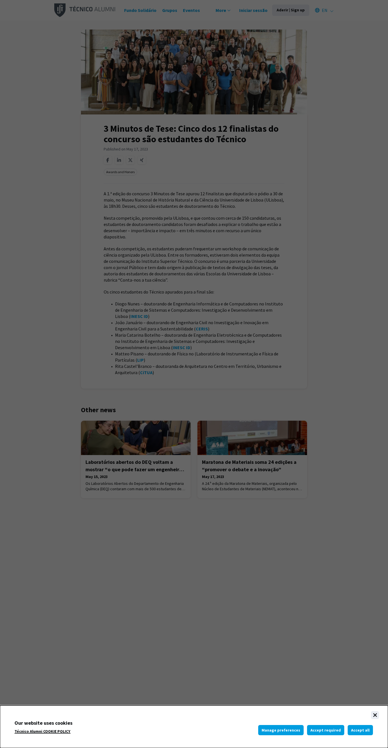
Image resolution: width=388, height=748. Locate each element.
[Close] (375, 715)
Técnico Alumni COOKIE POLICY (42, 731)
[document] (194, 726)
